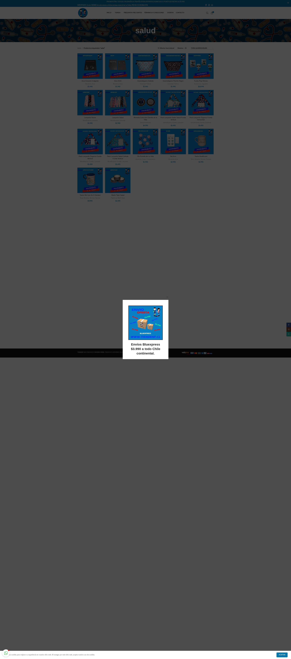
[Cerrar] (167, 297)
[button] (6, 653)
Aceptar (282, 655)
